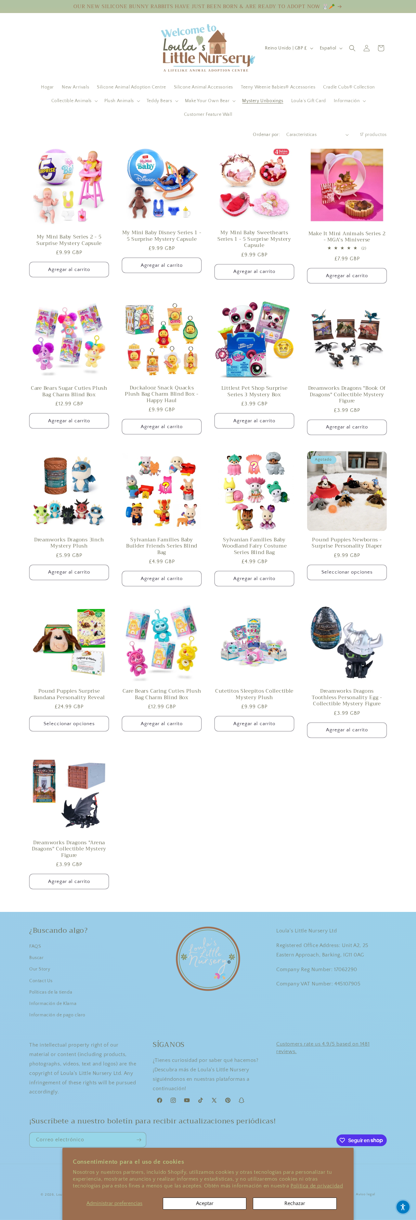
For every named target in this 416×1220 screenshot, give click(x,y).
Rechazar (294, 1203)
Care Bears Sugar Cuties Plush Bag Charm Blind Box (69, 391)
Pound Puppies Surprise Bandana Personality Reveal (69, 694)
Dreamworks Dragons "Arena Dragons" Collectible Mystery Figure (69, 848)
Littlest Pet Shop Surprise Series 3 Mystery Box (254, 391)
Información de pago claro (57, 1015)
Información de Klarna (53, 1003)
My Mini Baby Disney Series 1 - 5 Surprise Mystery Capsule (162, 235)
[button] (73, 101)
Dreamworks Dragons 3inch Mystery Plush (69, 542)
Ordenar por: (266, 134)
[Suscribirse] (139, 1139)
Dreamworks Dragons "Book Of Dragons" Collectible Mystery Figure (347, 394)
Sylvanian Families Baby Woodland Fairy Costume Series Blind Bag (254, 545)
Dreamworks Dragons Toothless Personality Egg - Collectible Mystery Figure (347, 697)
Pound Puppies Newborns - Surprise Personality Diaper (347, 542)
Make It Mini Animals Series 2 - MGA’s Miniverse (347, 236)
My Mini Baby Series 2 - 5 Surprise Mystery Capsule (69, 240)
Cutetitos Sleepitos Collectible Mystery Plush (254, 694)
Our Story (39, 969)
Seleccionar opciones (347, 572)
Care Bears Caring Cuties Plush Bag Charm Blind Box (162, 694)
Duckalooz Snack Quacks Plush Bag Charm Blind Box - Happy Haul (161, 394)
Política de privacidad (317, 1186)
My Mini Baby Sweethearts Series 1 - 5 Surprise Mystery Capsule (254, 238)
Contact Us (41, 980)
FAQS (35, 946)
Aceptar (205, 1203)
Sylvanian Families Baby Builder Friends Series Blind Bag (161, 545)
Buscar (36, 957)
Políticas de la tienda (50, 992)
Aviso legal (365, 1194)
